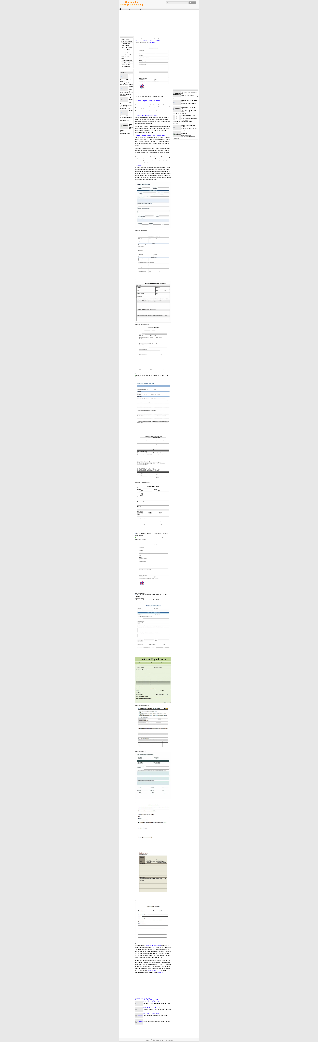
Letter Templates (125, 51)
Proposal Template (125, 62)
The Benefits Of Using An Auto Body (152, 1001)
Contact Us (134, 9)
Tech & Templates (125, 66)
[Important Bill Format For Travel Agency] (177, 108)
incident (138, 998)
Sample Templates (143, 38)
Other (122, 58)
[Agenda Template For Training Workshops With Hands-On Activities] (177, 119)
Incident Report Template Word (153, 945)
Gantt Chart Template (126, 47)
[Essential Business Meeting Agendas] (124, 87)
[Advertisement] (159, 23)
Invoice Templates (125, 49)
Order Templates (125, 56)
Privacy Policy (126, 9)
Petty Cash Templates (126, 60)
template (145, 998)
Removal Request (152, 9)
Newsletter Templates (126, 54)
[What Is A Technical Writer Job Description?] (139, 1015)
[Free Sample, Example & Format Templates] (131, 7)
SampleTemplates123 (153, 970)
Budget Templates (125, 43)
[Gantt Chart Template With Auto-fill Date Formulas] (177, 101)
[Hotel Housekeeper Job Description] (177, 134)
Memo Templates (125, 53)
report (142, 998)
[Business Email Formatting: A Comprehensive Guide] (124, 113)
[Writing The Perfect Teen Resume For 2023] (139, 1009)
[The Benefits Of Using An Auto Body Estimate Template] (139, 1003)
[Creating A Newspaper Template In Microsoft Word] (139, 1021)
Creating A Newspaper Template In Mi (152, 1020)
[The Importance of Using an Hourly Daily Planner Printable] (124, 75)
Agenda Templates (125, 39)
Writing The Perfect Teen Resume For (152, 1007)
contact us (160, 972)
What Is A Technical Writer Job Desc (152, 1013)
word (149, 998)
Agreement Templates (126, 41)
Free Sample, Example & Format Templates (163, 1040)
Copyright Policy (142, 9)
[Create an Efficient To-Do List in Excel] (124, 125)
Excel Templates (125, 45)
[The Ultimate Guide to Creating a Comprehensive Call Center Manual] (177, 94)
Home (136, 38)
